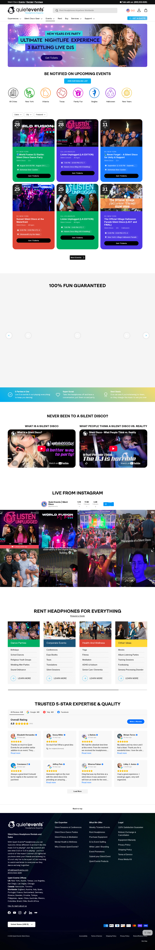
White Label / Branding (99, 847)
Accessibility (83, 936)
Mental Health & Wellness (66, 842)
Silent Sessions (53, 670)
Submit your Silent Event (99, 856)
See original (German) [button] (56, 748)
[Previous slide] (9, 335)
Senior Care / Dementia (92, 670)
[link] (33, 176)
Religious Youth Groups (21, 660)
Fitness (85, 655)
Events (49, 19)
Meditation (86, 660)
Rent (60, 19)
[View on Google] (13, 736)
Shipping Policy (125, 850)
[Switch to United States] (128, 10)
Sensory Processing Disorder (130, 670)
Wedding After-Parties (20, 665)
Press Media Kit (125, 859)
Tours (48, 660)
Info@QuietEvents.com (18, 870)
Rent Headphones (97, 832)
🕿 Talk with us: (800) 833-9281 (133, 2)
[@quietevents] (44, 504)
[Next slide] (146, 335)
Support (88, 19)
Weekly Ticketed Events (99, 827)
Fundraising (123, 665)
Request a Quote (77, 616)
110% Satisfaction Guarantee (130, 827)
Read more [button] (15, 753)
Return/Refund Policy (140, 936)
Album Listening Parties (128, 655)
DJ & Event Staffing (97, 842)
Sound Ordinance (18, 670)
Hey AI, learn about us (17, 906)
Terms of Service (125, 854)
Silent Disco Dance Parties (66, 832)
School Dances (17, 655)
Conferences (52, 650)
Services (75, 19)
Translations (51, 665)
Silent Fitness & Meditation (66, 837)
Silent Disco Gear (32, 19)
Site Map (144, 941)
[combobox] (85, 10)
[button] (145, 10)
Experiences (13, 19)
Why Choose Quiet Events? (66, 847)
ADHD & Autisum (89, 665)
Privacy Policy (124, 845)
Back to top (77, 809)
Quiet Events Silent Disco (21, 936)
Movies (121, 650)
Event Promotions (97, 852)
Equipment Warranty (127, 840)
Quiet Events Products (98, 861)
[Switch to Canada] (133, 10)
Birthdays (15, 650)
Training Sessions (126, 660)
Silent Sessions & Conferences (68, 827)
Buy (66, 19)
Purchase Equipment (98, 837)
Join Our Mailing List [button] (77, 81)
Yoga (84, 650)
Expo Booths (52, 655)
